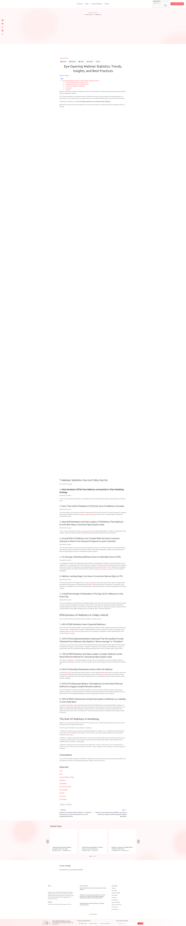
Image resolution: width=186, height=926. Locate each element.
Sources (68, 89)
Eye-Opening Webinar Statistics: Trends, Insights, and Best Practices (81, 80)
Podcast (107, 3)
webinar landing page (91, 582)
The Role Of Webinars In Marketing (75, 86)
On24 (66, 644)
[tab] (91, 856)
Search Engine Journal (71, 705)
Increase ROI (114, 907)
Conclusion (69, 87)
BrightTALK (68, 672)
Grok (99, 61)
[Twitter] (2, 23)
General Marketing (93, 12)
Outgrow (114, 888)
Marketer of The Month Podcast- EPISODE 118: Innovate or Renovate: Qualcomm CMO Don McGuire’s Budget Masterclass (110, 813)
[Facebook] (2, 20)
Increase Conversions (116, 904)
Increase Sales (115, 909)
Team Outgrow (89, 14)
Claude (81, 61)
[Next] (138, 841)
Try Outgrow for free (177, 3)
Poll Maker (114, 897)
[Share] (2, 33)
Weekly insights (84, 923)
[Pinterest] (2, 30)
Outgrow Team (57, 850)
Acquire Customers (116, 902)
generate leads (79, 731)
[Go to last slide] (47, 841)
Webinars (69, 804)
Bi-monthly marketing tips (105, 923)
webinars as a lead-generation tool (86, 531)
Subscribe (140, 923)
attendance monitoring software (103, 569)
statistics (62, 804)
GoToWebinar (70, 660)
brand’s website (104, 674)
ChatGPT (64, 61)
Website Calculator (116, 892)
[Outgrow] (9, 3)
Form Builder (114, 895)
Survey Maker (115, 900)
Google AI (90, 61)
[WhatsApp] (2, 27)
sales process (69, 734)
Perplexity (73, 61)
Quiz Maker (114, 890)
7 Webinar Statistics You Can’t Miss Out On (77, 82)
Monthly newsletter (93, 923)
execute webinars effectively (89, 514)
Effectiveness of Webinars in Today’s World (77, 84)
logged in (69, 869)
